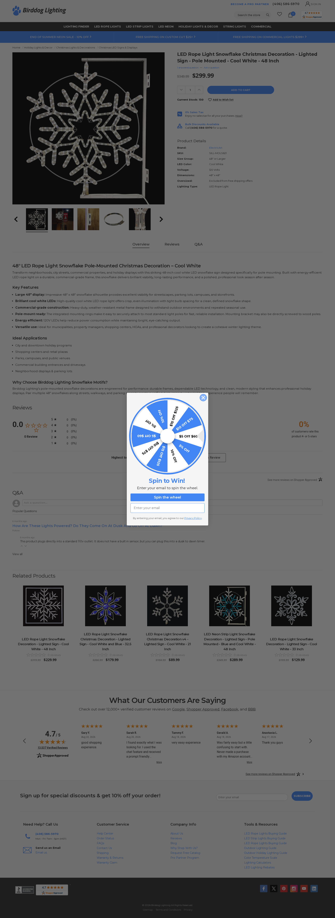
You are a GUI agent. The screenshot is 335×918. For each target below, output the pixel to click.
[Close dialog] (203, 397)
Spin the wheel (167, 497)
